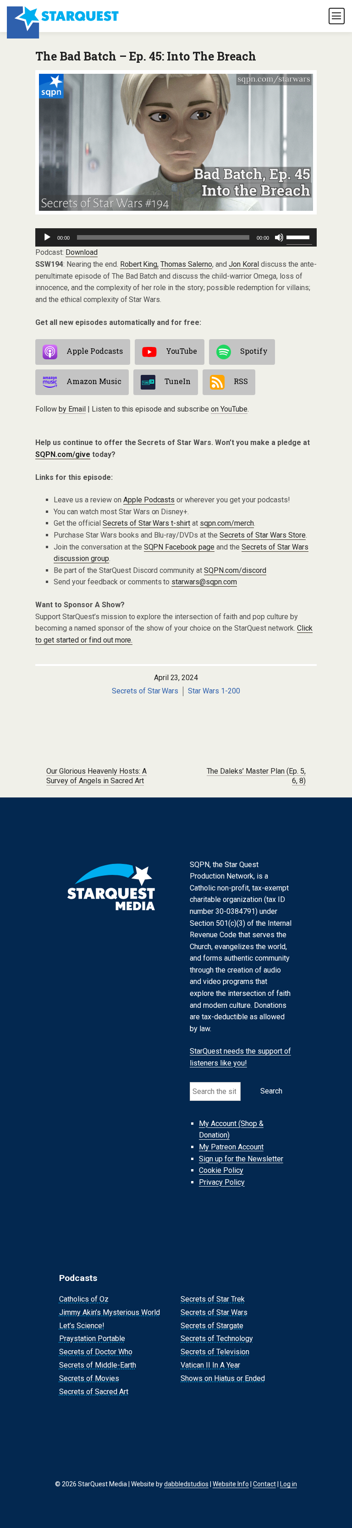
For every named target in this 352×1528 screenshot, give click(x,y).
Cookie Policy (221, 1170)
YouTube (181, 351)
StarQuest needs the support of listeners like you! (240, 1057)
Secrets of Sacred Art (93, 1391)
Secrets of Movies (89, 1378)
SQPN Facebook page (179, 547)
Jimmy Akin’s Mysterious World (109, 1312)
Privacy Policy (222, 1182)
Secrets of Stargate (212, 1325)
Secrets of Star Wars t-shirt (147, 523)
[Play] (47, 237)
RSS (241, 381)
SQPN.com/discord (235, 570)
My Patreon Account (231, 1147)
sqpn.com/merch (227, 523)
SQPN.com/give (62, 454)
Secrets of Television (215, 1351)
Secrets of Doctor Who (95, 1351)
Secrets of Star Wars (145, 691)
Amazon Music (93, 381)
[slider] (299, 236)
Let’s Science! (81, 1325)
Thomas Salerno (186, 264)
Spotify (254, 351)
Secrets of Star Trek (213, 1299)
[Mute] (279, 237)
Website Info (231, 1484)
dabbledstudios (186, 1484)
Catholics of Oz (84, 1299)
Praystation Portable (92, 1339)
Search (271, 1091)
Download (82, 252)
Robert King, (139, 264)
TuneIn (178, 381)
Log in (288, 1484)
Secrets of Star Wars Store (263, 535)
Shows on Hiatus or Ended (223, 1378)
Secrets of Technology (217, 1339)
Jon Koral (244, 264)
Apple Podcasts (94, 351)
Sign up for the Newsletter (241, 1158)
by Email (72, 409)
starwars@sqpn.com (204, 581)
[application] (176, 237)
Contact (264, 1484)
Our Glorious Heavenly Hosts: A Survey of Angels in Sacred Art (96, 776)
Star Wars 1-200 (214, 691)
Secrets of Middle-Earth (97, 1365)
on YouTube (229, 409)
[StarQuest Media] (63, 16)
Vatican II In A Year (210, 1365)
